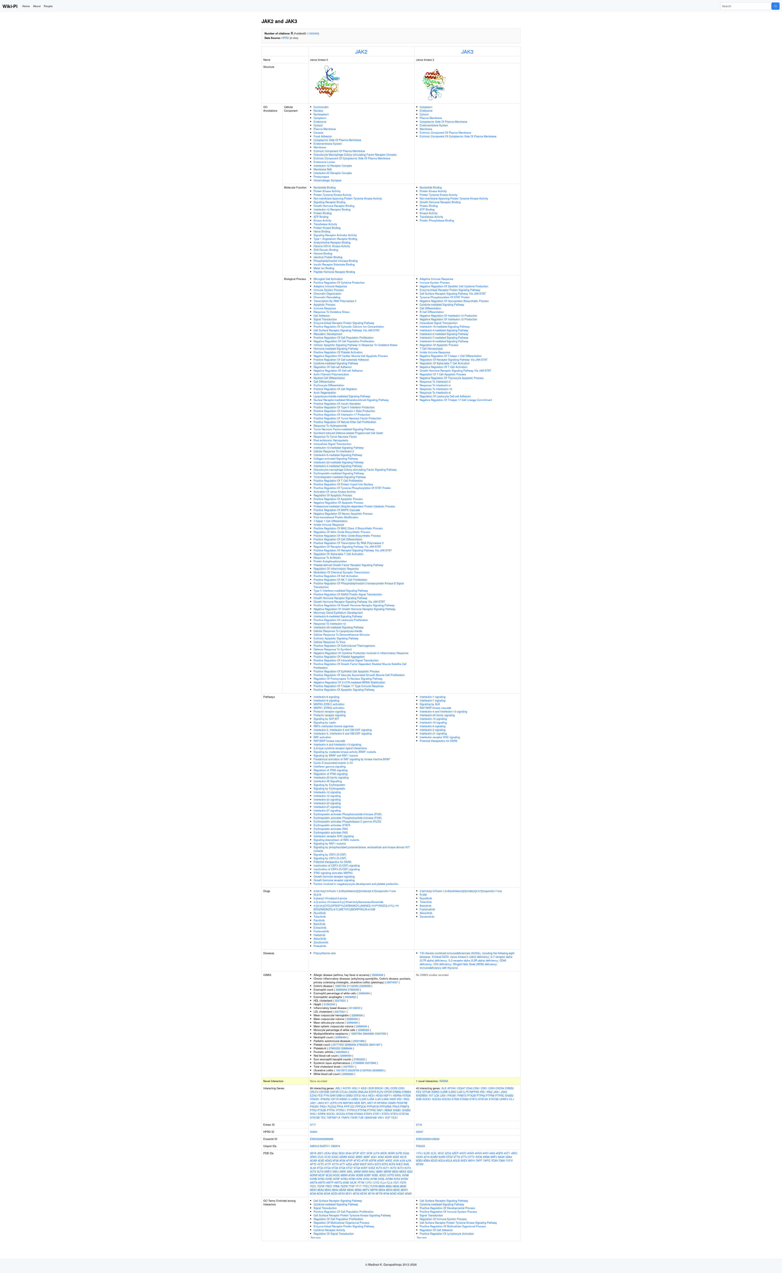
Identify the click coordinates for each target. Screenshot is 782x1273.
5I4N (406, 1164)
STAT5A (404, 1114)
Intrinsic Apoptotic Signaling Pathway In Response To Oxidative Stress (356, 345)
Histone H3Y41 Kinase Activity (332, 246)
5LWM (434, 1157)
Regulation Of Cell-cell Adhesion (333, 367)
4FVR (364, 1160)
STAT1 (377, 1114)
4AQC (351, 1157)
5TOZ (449, 1157)
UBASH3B (370, 1117)
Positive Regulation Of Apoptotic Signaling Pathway (344, 690)
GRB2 (349, 1095)
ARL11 (356, 1088)
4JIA (408, 1160)
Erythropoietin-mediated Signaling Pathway (339, 473)
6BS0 (395, 1171)
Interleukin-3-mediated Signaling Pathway (338, 466)
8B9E (403, 1186)
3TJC (320, 1157)
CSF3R (334, 1092)
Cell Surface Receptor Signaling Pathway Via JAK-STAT (347, 330)
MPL (364, 1103)
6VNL (381, 1179)
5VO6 (479, 1157)
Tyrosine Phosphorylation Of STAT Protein (445, 297)
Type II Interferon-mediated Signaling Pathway (341, 590)
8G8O (400, 1193)
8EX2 (356, 1193)
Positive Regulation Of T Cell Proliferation (338, 480)
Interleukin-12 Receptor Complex (333, 165)
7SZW (344, 1186)
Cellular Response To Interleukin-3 (334, 451)
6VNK (373, 1179)
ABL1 (338, 1088)
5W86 (486, 1157)
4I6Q (492, 1153)
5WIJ (336, 1171)
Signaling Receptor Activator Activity (335, 235)
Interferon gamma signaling (330, 766)
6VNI (359, 1179)
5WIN (364, 1171)
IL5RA (385, 1099)
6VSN (404, 1179)
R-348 (423, 894)
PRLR (395, 1106)
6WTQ (338, 1182)
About (37, 6)
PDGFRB (401, 1103)
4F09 (342, 1160)
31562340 (329, 1004)
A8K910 (314, 1146)
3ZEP (455, 1153)
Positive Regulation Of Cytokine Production (339, 282)
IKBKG (343, 1099)
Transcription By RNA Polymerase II (335, 301)
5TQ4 (327, 1168)
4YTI (342, 1164)
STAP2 (368, 1114)
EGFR (372, 1092)
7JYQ (375, 1182)
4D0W (388, 1157)
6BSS (402, 1171)
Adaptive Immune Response (330, 286)
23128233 (354, 1008)
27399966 (358, 1063)
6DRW (313, 1175)
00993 (313, 1132)
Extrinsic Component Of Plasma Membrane (339, 151)
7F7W (360, 1182)
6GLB (456, 1160)
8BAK (350, 1190)
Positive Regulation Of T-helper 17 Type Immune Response (348, 686)
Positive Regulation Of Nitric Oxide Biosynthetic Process (347, 535)
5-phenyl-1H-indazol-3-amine (330, 898)
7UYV (509, 1160)
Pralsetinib (320, 946)
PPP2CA (360, 1106)
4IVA (396, 1160)
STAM (349, 1114)
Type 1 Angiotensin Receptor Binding (335, 239)
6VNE (328, 1179)
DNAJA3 (363, 1092)
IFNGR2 (325, 1099)
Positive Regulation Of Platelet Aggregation (339, 657)
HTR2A (406, 1095)
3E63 (341, 1153)
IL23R (362, 1099)
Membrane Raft (323, 169)
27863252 (353, 989)
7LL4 (383, 1182)
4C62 (381, 1157)
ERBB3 (406, 1092)
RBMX (388, 1110)
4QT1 (507, 1153)
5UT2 (393, 1168)
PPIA (340, 1106)
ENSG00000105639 (427, 1139)
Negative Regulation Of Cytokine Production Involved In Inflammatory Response (361, 653)
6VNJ (366, 1179)
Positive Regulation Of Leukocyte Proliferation (341, 620)
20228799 (353, 1070)
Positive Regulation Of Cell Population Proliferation (343, 337)
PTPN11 (341, 1110)
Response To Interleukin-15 (436, 389)
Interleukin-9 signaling (432, 726)
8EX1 (349, 1193)
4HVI (486, 1153)
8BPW (374, 1190)
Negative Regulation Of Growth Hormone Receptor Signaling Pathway (354, 609)
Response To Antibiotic (327, 557)
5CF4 (370, 1164)
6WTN (313, 1182)
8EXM (419, 1164)
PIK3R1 (314, 1106)
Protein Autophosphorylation (330, 561)
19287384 (356, 1033)
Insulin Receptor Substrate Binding (334, 264)
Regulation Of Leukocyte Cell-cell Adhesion (445, 396)
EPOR (388, 1092)
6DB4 (426, 1160)
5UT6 (320, 1171)
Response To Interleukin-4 (435, 385)
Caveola (318, 132)
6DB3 (419, 1160)
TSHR (353, 1117)
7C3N (494, 1160)
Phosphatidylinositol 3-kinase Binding (336, 261)
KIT (327, 1103)
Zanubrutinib (321, 942)
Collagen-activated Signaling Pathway (336, 458)
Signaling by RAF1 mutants (330, 843)
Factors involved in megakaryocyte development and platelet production (356, 884)
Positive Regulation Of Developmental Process (447, 1208)
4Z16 (426, 1157)
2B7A (313, 1153)
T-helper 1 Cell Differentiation (330, 521)
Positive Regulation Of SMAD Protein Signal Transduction (348, 594)
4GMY (380, 1160)
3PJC (441, 1153)
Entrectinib (320, 927)
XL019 (317, 894)
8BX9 (389, 1190)
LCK (436, 1095)
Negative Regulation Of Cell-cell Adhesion (338, 370)
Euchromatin (321, 107)
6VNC (321, 1179)
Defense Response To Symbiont (333, 649)
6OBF (367, 1175)
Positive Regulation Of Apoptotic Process (338, 499)
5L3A (313, 1168)
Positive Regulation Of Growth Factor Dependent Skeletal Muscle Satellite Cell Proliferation (360, 666)
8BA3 (328, 1190)
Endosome (320, 121)
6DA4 (509, 1157)
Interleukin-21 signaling (433, 733)
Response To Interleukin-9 (435, 392)
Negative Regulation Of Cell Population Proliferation (344, 341)
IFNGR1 (315, 1099)
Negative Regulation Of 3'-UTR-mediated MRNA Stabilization (349, 682)
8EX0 (341, 1193)
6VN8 (405, 1175)
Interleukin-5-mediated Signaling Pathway (338, 455)
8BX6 (382, 1190)
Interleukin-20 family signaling (331, 777)
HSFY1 (387, 1095)
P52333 (420, 1146)
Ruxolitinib (320, 913)
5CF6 (385, 1164)
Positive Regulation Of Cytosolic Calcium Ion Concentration (349, 326)
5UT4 (407, 1168)
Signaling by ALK (430, 704)
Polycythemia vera (325, 953)
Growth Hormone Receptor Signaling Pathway (340, 598)
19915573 (341, 1070)
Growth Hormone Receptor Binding (334, 206)
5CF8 (392, 1164)
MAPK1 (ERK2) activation (329, 708)
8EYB (379, 1193)
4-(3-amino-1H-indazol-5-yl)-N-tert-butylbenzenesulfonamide (348, 902)
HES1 (371, 1095)
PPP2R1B (373, 1106)
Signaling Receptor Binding (329, 202)
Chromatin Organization (327, 293)
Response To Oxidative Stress (332, 312)
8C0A (327, 1193)
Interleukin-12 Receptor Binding (332, 209)
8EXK (363, 1193)
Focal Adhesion (323, 136)
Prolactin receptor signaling (330, 711)
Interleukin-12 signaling (327, 792)
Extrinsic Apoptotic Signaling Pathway (336, 638)
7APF (479, 1160)
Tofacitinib (320, 916)
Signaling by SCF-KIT (326, 719)
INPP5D (474, 1092)
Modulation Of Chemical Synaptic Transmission (342, 572)
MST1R (371, 1103)
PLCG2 (332, 1106)
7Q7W (320, 1186)
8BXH (404, 1190)
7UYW (374, 1186)
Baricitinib (319, 924)
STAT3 (394, 1114)
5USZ (371, 1168)
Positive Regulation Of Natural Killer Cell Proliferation (345, 422)
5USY (364, 1168)
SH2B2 (406, 1110)
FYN (326, 1095)
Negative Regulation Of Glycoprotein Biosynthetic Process (454, 301)
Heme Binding (322, 231)
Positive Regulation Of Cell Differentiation (338, 539)
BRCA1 (379, 1088)
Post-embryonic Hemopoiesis (331, 440)
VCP (387, 1117)
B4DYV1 (325, 1146)
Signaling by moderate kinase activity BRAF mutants (345, 752)
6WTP (330, 1182)
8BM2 (358, 1190)
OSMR (392, 1103)
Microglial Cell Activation (328, 279)
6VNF (336, 1179)
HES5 (379, 1095)
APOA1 (451, 1088)
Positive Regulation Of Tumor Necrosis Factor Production (347, 418)
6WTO (321, 1182)
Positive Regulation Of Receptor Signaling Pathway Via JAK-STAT (353, 550)
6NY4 (471, 1160)
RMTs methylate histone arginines (334, 726)
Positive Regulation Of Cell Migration (335, 389)
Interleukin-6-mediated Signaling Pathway (338, 616)
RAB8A (443, 1081)
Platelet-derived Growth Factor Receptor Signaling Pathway (348, 565)
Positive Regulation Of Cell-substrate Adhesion (341, 359)
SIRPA (322, 1114)
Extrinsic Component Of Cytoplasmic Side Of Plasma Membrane (352, 158)
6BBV (379, 1171)
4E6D (321, 1160)
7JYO (368, 1182)
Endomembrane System (328, 143)
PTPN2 (481, 1095)
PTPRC (371, 1110)
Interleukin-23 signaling (327, 799)
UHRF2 (503, 1099)
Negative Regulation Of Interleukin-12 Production (448, 319)
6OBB (359, 1175)
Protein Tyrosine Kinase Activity (332, 195)
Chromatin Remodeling (327, 297)
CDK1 (484, 1088)
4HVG (470, 1153)
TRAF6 (345, 1117)
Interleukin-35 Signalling (328, 781)
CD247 (461, 1088)
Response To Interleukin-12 (330, 623)
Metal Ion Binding (324, 268)
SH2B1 (397, 1110)
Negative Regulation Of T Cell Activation (443, 367)
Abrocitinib (320, 938)
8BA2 (320, 1190)
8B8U (389, 1186)
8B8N (381, 1186)
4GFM (372, 1160)
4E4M (313, 1160)
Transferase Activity (325, 224)
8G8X (408, 1193)
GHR (332, 1095)
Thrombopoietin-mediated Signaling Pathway (340, 477)
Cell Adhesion (322, 315)
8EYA (371, 1193)
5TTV (471, 1157)
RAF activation (322, 737)
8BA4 (335, 1190)
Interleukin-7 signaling (432, 697)
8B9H (313, 1190)
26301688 (359, 1041)
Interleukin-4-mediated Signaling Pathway (444, 330)
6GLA (449, 1160)
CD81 (476, 1088)
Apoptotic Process (324, 304)
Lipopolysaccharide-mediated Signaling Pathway (342, 396)
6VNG (344, 1179)
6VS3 (397, 1179)
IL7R (466, 1092)
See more (316, 1237)
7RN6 (336, 1186)
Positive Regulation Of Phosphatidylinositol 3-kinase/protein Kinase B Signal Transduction (359, 585)
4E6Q (328, 1160)
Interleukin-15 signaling (433, 719)
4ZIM (356, 1164)
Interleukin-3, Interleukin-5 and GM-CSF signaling (343, 730)
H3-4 (364, 1095)
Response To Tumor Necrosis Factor (335, 436)
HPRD (285, 38)
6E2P (321, 1175)
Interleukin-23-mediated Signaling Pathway (339, 462)
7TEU (365, 1186)
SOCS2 (436, 1099)
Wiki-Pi (10, 6)
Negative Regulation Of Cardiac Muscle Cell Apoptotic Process (351, 356)
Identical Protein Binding (328, 257)
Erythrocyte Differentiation (329, 385)
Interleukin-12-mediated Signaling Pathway (339, 447)
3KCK (383, 1153)
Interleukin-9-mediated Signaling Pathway (444, 341)
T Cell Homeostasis (431, 348)
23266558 (365, 986)
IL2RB (444, 1092)
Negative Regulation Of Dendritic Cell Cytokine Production (454, 286)
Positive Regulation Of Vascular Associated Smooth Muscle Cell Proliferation (359, 675)
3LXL (434, 1153)
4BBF (366, 1157)
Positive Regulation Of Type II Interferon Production (344, 407)
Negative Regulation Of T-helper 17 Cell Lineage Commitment (456, 400)
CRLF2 (314, 1092)
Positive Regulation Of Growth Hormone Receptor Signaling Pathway (354, 605)
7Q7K (403, 1182)
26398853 (378, 1070)
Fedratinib (319, 935)
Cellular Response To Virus (330, 642)
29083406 (377, 975)
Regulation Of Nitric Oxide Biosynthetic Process (342, 532)
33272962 (370, 1063)
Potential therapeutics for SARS (332, 862)
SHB (419, 1099)
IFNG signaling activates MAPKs (333, 873)
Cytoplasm (320, 118)
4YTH (335, 1164)
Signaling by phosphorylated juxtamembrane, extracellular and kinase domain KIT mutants (362, 849)
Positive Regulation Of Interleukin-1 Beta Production (344, 411)
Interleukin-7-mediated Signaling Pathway (444, 337)
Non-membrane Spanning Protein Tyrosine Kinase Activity (348, 198)
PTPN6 (362, 1110)
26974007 (392, 982)
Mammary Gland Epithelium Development (338, 612)
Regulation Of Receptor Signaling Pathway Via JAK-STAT (347, 546)
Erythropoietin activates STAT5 (332, 825)
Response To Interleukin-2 (435, 381)
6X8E (346, 1182)
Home (26, 6)
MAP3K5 (348, 1103)
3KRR (391, 1153)
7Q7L (313, 1186)
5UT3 (400, 1168)
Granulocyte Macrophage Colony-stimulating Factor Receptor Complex (355, 154)
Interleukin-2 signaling (432, 730)
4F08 (335, 1160)
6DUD (434, 1160)
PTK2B (321, 1110)
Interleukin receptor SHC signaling (334, 836)
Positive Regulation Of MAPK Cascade (337, 510)
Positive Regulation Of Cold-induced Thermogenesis (344, 646)
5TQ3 (320, 1168)
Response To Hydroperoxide (330, 425)
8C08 (313, 1193)
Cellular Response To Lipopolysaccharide (338, 631)
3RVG (313, 1157)
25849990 (368, 1033)
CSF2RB (324, 1092)
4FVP (349, 1160)
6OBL (375, 1175)
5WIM (357, 1171)
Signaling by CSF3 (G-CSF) (330, 854)
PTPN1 (331, 1110)
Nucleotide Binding (325, 187)
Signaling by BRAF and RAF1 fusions (336, 755)
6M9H (344, 1175)
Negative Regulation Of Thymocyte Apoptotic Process (452, 378)
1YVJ (419, 1153)
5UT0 (379, 1168)
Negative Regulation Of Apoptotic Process (339, 502)
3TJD (327, 1157)
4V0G (419, 1157)
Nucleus (318, 110)
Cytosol (318, 125)
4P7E (313, 1164)
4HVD (462, 1153)
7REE (328, 1186)
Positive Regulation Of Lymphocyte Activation (447, 1234)
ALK (444, 1088)
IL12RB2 (353, 1099)
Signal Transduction (325, 319)
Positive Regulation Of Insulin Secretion (337, 403)
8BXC (396, 1190)
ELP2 (380, 1092)
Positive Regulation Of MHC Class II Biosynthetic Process (348, 528)
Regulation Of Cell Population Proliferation (338, 1219)
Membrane (320, 147)
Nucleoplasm (321, 114)
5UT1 (386, 1168)
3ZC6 (448, 1153)
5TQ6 (342, 1168)
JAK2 (361, 51)
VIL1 (511, 1099)
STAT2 (386, 1114)
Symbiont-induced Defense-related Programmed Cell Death (348, 433)
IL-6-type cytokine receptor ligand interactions (340, 748)
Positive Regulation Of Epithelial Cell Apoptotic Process (347, 671)
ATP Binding (321, 217)
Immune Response (325, 308)
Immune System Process (329, 290)
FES (320, 1095)
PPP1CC (349, 1106)
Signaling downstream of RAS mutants (336, 840)
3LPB (398, 1153)
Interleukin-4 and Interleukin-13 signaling (337, 744)
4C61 (374, 1157)
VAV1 (381, 1117)
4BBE (359, 1157)
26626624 (341, 1052)
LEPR (333, 1103)
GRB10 (340, 1095)
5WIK (342, 1171)
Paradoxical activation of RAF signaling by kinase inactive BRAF (352, 759)
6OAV (351, 1175)
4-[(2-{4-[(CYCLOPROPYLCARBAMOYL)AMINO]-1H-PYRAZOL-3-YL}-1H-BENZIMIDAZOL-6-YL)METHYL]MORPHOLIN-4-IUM (356, 907)
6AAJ (372, 1171)
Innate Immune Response (329, 524)
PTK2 (313, 1110)
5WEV (328, 1171)
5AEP (363, 1164)
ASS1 (364, 1088)
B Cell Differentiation (432, 312)
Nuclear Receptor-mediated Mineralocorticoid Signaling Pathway (351, 400)
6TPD (390, 1175)
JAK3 (467, 51)
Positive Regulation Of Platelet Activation (338, 352)
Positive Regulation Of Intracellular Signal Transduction (346, 660)
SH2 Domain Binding (326, 250)
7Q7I (396, 1182)
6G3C (336, 1175)
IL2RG (452, 1092)
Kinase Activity (323, 220)
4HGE (388, 1160)
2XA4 (327, 1153)
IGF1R (334, 1099)
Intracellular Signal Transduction (332, 444)
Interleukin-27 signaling (327, 807)
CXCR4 (352, 1092)
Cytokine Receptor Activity (329, 1230)
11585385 (312, 33)
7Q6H (501, 1160)
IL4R (378, 1099)
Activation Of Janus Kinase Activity (335, 491)
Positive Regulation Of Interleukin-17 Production (342, 414)
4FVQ (357, 1160)
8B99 (396, 1186)
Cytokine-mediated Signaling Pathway (336, 363)
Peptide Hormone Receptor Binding (334, 272)
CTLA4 (343, 1092)
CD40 (469, 1088)
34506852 (350, 997)
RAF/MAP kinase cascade (329, 741)
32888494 (341, 989)
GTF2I (357, 1095)
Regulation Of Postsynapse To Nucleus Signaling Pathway (348, 679)
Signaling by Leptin (325, 722)
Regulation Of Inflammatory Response (336, 568)
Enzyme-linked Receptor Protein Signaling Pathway (344, 323)
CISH (401, 1088)
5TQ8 (357, 1168)
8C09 (320, 1193)
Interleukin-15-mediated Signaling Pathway (445, 326)
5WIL (350, 1171)
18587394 (340, 986)
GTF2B (426, 1092)
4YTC (320, 1164)
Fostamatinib (321, 931)
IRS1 (400, 1099)
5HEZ (399, 1164)
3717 (313, 1125)
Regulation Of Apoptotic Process (333, 495)
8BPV (365, 1190)
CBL (387, 1088)
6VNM (389, 1179)
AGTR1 (347, 1088)
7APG (486, 1160)
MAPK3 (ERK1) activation (329, 704)
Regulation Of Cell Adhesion (436, 1230)
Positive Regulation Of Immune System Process (448, 1212)
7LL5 (389, 1182)
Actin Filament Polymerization (331, 374)
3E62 (335, 1153)
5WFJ (493, 1157)
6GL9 (441, 1160)
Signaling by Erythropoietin (329, 785)
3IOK (369, 1153)
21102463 (352, 986)
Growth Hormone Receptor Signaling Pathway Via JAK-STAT (349, 601)
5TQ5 (335, 1168)
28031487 (374, 1044)
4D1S (403, 1157)
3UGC (334, 1157)
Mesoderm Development (328, 334)
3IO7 (363, 1153)
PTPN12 (352, 1110)
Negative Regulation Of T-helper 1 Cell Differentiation (451, 356)
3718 (419, 1125)
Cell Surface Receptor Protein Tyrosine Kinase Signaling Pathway (352, 1215)
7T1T (359, 1186)
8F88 (386, 1193)
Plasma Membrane (325, 129)
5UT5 (313, 1171)
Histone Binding (323, 253)
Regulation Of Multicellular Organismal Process (341, 1223)
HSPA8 (397, 1095)
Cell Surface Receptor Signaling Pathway (338, 1201)
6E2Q (329, 1175)
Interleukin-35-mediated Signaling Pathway (339, 627)
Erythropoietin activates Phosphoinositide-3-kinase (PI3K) (348, 814)
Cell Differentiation (324, 381)
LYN (339, 1103)
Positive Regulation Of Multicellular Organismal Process (453, 1226)
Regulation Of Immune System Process (443, 1219)
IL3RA (370, 1099)
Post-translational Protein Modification (336, 517)
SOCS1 (330, 1114)
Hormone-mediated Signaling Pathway (336, 348)
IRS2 (406, 1099)
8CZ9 (334, 1193)
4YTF (328, 1164)
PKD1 (323, 1106)
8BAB (342, 1190)
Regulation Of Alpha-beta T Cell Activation (339, 554)
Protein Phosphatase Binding (437, 220)
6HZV (464, 1160)
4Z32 (349, 1164)
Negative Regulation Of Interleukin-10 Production (448, 315)
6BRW (387, 1171)
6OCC (383, 1175)
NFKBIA (382, 1103)
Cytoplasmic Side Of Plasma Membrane (337, 140)
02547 (419, 1132)
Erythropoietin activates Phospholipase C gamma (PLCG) (347, 821)
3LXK (426, 1153)
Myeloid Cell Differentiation (329, 378)
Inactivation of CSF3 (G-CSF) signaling (337, 865)
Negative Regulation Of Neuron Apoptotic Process (343, 513)
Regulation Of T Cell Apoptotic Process (443, 374)
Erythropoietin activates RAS (331, 829)
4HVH (478, 1153)
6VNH (352, 1179)
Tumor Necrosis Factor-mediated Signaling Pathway (344, 429)
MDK (357, 1103)
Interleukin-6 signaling (326, 697)
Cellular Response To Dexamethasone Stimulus (342, 634)
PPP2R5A (386, 1106)
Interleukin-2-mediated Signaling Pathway (444, 334)
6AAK (501, 1157)
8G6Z (393, 1193)
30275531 (340, 1000)
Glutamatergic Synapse (327, 180)
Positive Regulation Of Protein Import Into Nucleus (343, 484)
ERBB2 (397, 1092)
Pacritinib (319, 920)
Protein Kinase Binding (327, 228)
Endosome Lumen (324, 162)
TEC (323, 1117)
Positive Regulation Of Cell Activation (336, 576)
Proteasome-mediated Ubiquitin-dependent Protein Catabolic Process (354, 506)
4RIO (514, 1153)
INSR (393, 1099)
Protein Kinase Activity (327, 191)
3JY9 (376, 1153)
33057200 (380, 1033)
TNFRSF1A (333, 1117)
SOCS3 (340, 1114)
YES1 (394, 1117)
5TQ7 (349, 1168)
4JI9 (402, 1160)
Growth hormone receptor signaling (334, 876)
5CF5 (378, 1164)
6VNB (313, 1179)
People (48, 6)
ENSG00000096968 (321, 1139)
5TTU (464, 1157)
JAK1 (313, 1103)
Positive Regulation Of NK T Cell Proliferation (340, 579)
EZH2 (313, 1095)
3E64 (348, 1153)
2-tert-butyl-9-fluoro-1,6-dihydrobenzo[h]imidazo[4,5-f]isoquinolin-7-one (355, 891)
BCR (371, 1088)
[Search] (775, 6)
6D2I (410, 1171)
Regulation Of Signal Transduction (334, 1234)
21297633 (365, 1070)
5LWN (441, 1157)
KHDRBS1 (422, 1095)
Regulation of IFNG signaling (330, 770)
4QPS (499, 1153)
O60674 (335, 1146)
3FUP (355, 1153)
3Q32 (406, 1153)
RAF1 (380, 1110)
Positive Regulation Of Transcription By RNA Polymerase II (349, 543)
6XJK (353, 1182)
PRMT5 (404, 1106)
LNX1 (443, 1095)
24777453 (338, 1044)
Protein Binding (323, 213)
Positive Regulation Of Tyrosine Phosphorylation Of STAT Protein (352, 488)
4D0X (396, 1157)
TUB (361, 1117)
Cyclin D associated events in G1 (333, 763)
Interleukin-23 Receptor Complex (333, 173)
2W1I (320, 1153)
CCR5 (393, 1088)
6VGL (398, 1175)
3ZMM (343, 1157)
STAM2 (358, 1114)
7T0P (351, 1186)
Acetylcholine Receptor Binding (332, 242)
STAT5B (315, 1117)
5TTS (457, 1157)
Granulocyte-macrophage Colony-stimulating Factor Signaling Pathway (355, 469)
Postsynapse (321, 176)
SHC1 (313, 1114)
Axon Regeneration (325, 392)
